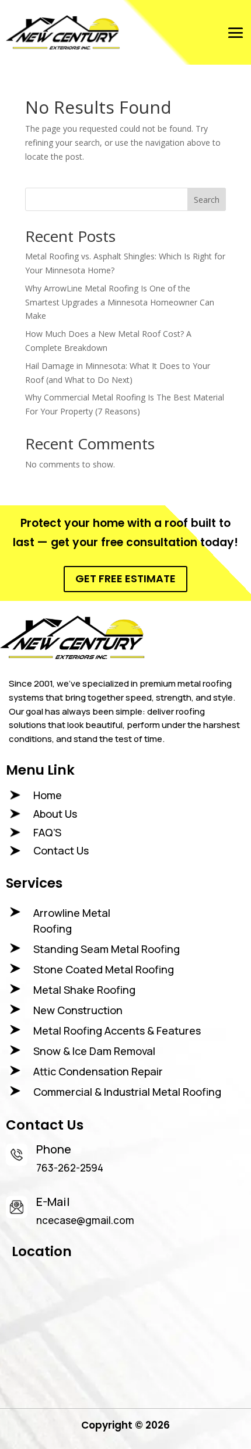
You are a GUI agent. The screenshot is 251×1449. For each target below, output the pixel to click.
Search (206, 199)
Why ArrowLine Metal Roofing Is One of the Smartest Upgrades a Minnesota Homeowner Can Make (119, 302)
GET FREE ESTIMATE (125, 578)
